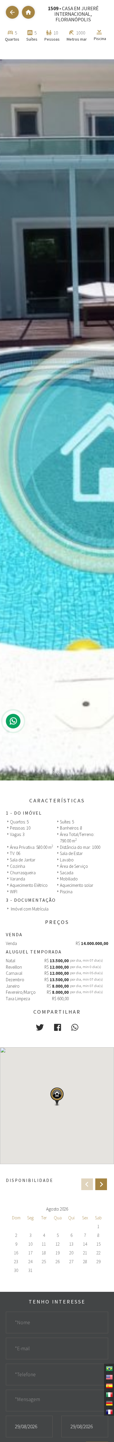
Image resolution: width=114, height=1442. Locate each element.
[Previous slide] (87, 1184)
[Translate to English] (109, 1376)
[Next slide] (101, 1184)
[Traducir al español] (109, 1385)
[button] (40, 1027)
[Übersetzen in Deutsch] (109, 1402)
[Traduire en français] (109, 1411)
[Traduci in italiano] (109, 1394)
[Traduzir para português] (109, 1368)
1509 (53, 8)
